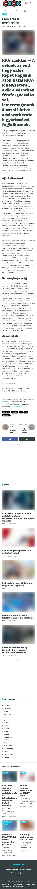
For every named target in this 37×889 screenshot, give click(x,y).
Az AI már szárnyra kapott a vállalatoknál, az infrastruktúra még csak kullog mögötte (18, 517)
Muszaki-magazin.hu (18, 873)
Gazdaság (7, 714)
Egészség (7, 708)
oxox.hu (5, 402)
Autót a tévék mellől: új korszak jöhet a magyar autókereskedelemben (14, 650)
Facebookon (15, 407)
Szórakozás (8, 748)
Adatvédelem (30, 884)
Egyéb (6, 711)
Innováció (7, 717)
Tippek (6, 757)
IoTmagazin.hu (25, 869)
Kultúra (6, 731)
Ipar (5, 720)
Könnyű (6, 728)
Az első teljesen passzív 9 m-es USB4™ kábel (17, 551)
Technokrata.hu (12, 869)
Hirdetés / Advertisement (18, 885)
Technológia (8, 754)
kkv (26, 412)
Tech (12, 11)
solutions (6, 415)
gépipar (14, 412)
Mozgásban (8, 737)
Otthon (6, 740)
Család (6, 705)
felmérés (6, 412)
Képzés (6, 725)
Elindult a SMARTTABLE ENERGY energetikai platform (17, 616)
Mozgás (7, 734)
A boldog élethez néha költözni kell (26, 837)
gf (21, 412)
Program (7, 743)
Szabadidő (8, 746)
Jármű (6, 722)
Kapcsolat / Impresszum (6, 885)
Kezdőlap (5, 11)
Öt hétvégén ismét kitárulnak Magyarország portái (17, 584)
